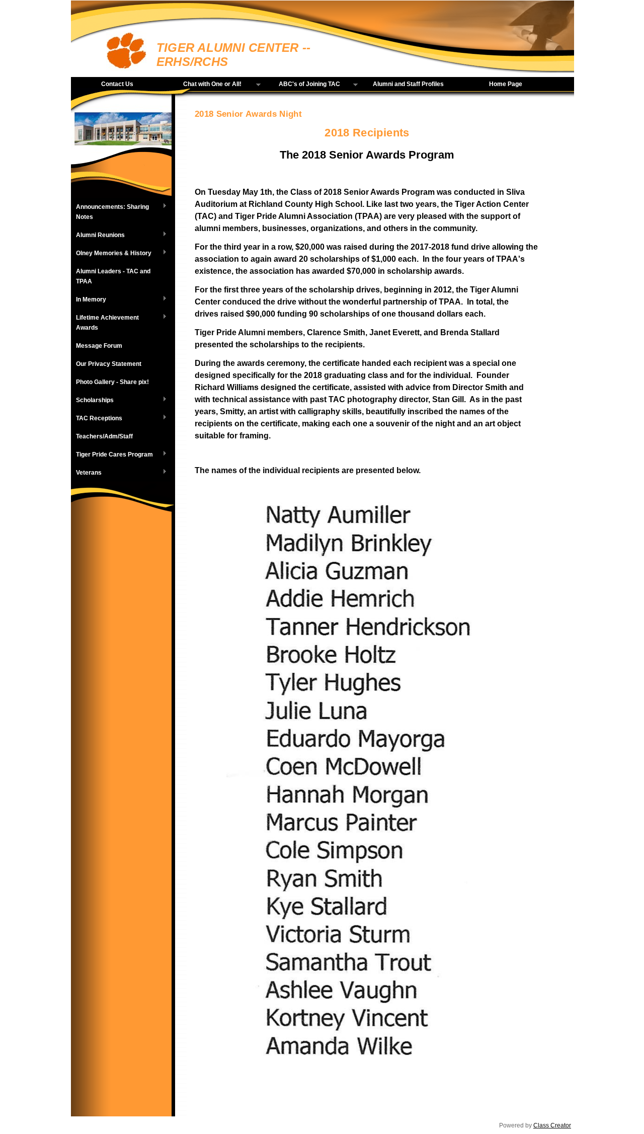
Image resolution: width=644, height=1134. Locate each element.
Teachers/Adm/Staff (104, 436)
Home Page (505, 84)
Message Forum (99, 345)
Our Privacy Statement (108, 363)
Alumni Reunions (98, 236)
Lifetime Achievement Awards (105, 322)
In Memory (88, 300)
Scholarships (92, 401)
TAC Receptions (96, 419)
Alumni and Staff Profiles (408, 84)
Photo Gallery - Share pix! (112, 382)
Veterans (86, 473)
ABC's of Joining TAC (302, 85)
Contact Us (117, 84)
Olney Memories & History (111, 254)
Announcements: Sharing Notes (110, 211)
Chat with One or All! (205, 85)
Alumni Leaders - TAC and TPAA (113, 276)
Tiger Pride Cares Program (112, 455)
